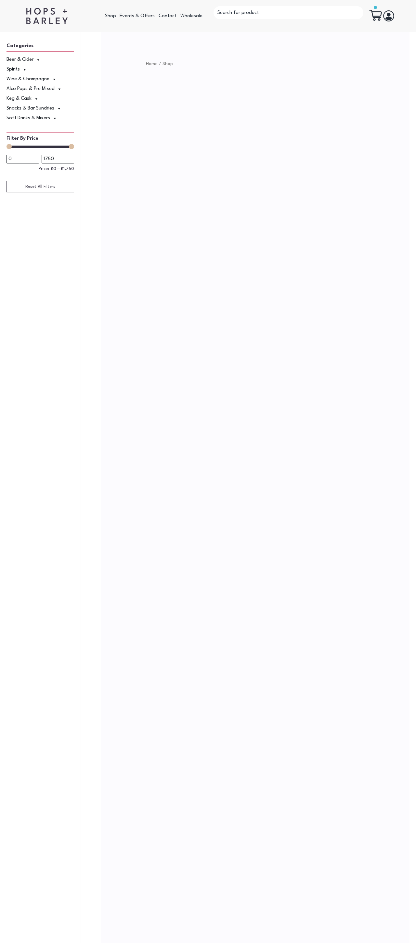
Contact (167, 16)
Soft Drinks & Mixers (28, 118)
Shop (110, 16)
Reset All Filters (40, 187)
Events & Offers (137, 16)
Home (152, 64)
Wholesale (191, 16)
